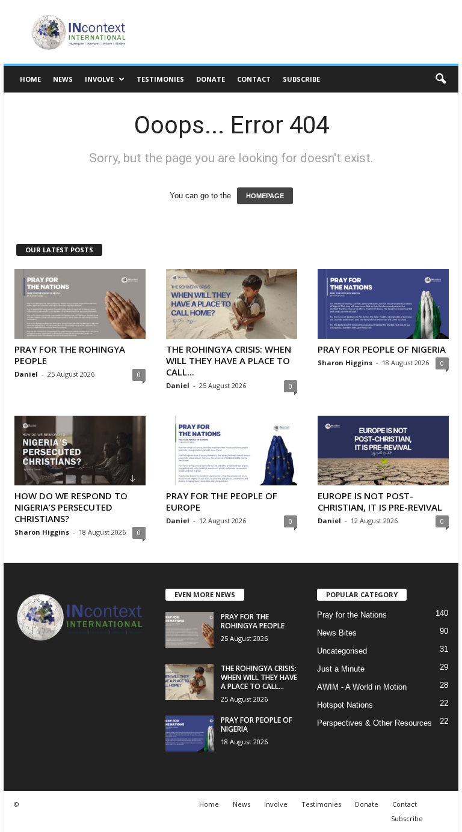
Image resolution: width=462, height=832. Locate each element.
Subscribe (301, 79)
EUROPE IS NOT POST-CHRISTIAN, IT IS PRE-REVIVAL (380, 501)
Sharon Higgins (345, 362)
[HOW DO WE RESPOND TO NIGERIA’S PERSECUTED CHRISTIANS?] (80, 450)
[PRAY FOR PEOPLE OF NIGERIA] (383, 304)
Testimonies (160, 79)
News (63, 79)
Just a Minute (341, 668)
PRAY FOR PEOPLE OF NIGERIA (382, 349)
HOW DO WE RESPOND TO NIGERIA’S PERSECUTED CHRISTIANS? (71, 507)
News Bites (337, 632)
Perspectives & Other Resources (374, 722)
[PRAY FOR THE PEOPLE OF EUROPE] (231, 450)
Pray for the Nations (352, 614)
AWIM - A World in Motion (362, 686)
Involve (99, 79)
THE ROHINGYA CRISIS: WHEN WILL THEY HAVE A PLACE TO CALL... (228, 360)
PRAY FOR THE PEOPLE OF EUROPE (221, 501)
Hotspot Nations (345, 704)
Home (30, 79)
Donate (210, 79)
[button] (440, 79)
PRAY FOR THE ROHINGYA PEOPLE (69, 354)
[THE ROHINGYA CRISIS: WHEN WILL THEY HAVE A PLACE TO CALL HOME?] (231, 304)
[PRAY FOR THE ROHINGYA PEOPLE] (80, 304)
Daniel (26, 373)
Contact (254, 79)
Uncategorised (342, 650)
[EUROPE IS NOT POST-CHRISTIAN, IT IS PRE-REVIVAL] (383, 450)
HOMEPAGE (265, 195)
